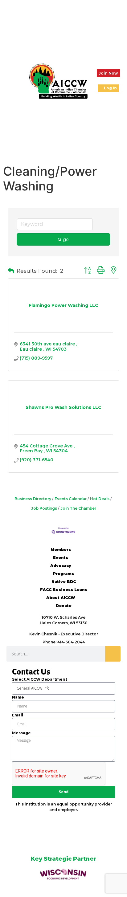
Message (21, 733)
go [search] (66, 239)
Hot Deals (99, 498)
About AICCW (60, 597)
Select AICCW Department (39, 679)
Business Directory (32, 498)
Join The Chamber (78, 508)
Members (61, 549)
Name (18, 697)
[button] (9, 81)
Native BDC (63, 581)
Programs (63, 573)
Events (60, 557)
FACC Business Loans (63, 589)
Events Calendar (71, 498)
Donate (64, 605)
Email (17, 715)
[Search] (113, 654)
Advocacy (60, 565)
